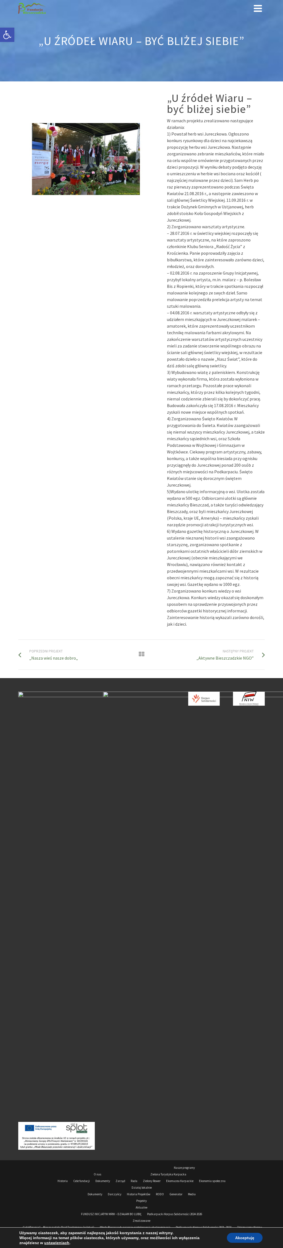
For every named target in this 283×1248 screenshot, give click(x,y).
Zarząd (120, 1181)
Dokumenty (102, 1181)
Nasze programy (184, 1168)
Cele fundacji (81, 1181)
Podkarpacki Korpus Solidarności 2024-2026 (174, 1214)
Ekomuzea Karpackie (179, 1181)
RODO (160, 1194)
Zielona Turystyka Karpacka (168, 1174)
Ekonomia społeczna (212, 1181)
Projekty (141, 1201)
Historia (62, 1181)
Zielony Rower (152, 1181)
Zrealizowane (141, 1221)
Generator (175, 1194)
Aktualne (141, 1207)
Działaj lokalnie (142, 1187)
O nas (97, 1174)
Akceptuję (244, 1238)
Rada (134, 1181)
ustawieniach (56, 1243)
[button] (7, 35)
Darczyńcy (114, 1194)
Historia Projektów (138, 1194)
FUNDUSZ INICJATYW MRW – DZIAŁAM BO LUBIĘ (111, 1214)
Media (192, 1194)
